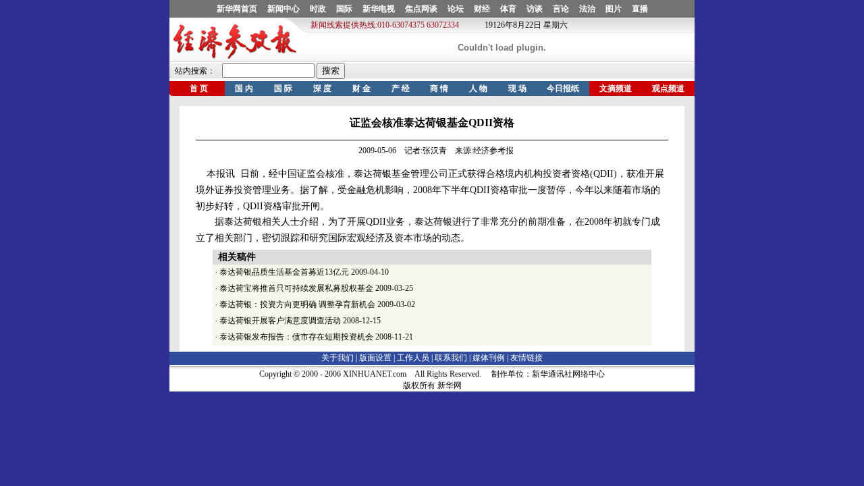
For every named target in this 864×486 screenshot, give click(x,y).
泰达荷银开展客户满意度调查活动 (280, 320)
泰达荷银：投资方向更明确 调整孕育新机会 (297, 304)
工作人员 (413, 357)
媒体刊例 (489, 357)
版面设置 (375, 357)
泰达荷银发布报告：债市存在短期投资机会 (296, 337)
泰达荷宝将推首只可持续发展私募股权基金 (296, 288)
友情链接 (526, 357)
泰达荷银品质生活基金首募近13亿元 (284, 272)
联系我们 (451, 357)
